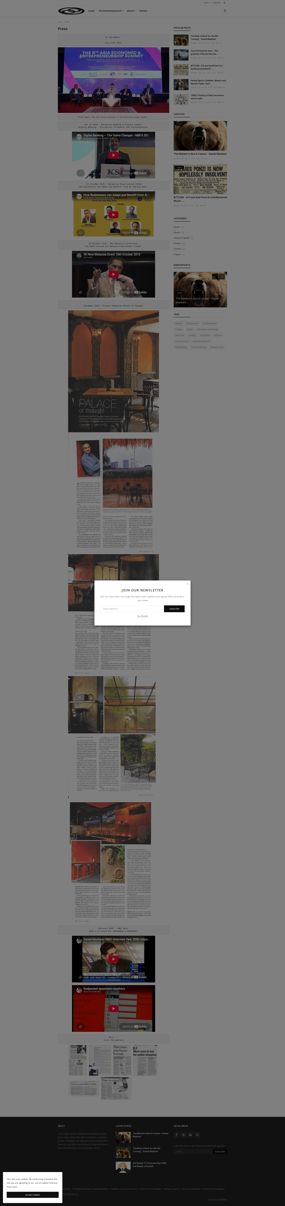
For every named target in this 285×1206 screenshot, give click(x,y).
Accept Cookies (32, 1194)
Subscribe (174, 608)
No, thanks (142, 616)
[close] (187, 583)
